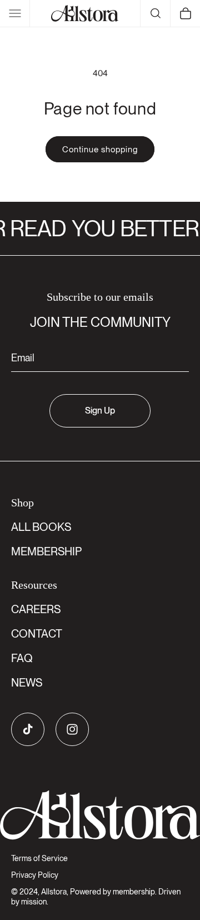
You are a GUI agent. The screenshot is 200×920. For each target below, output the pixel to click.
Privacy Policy (34, 875)
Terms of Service (39, 858)
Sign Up (100, 410)
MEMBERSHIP (46, 551)
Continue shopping (100, 150)
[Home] (84, 13)
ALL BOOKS (41, 527)
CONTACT (36, 633)
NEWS (26, 682)
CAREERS (36, 609)
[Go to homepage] (100, 815)
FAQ (22, 658)
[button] (15, 13)
